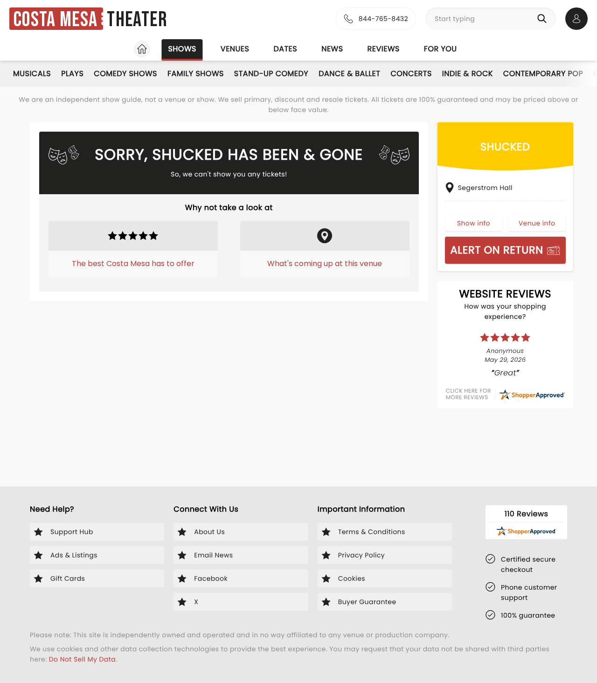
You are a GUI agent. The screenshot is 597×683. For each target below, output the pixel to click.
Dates (285, 48)
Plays (72, 73)
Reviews (384, 48)
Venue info (537, 223)
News (332, 48)
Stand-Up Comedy (271, 73)
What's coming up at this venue (324, 263)
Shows (182, 48)
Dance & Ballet (349, 73)
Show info (473, 223)
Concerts (410, 73)
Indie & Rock (467, 73)
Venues (235, 48)
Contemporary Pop (543, 73)
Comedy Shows (125, 73)
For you (440, 48)
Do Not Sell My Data (82, 659)
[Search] (544, 18)
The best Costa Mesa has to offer (133, 263)
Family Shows (195, 73)
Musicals (32, 73)
